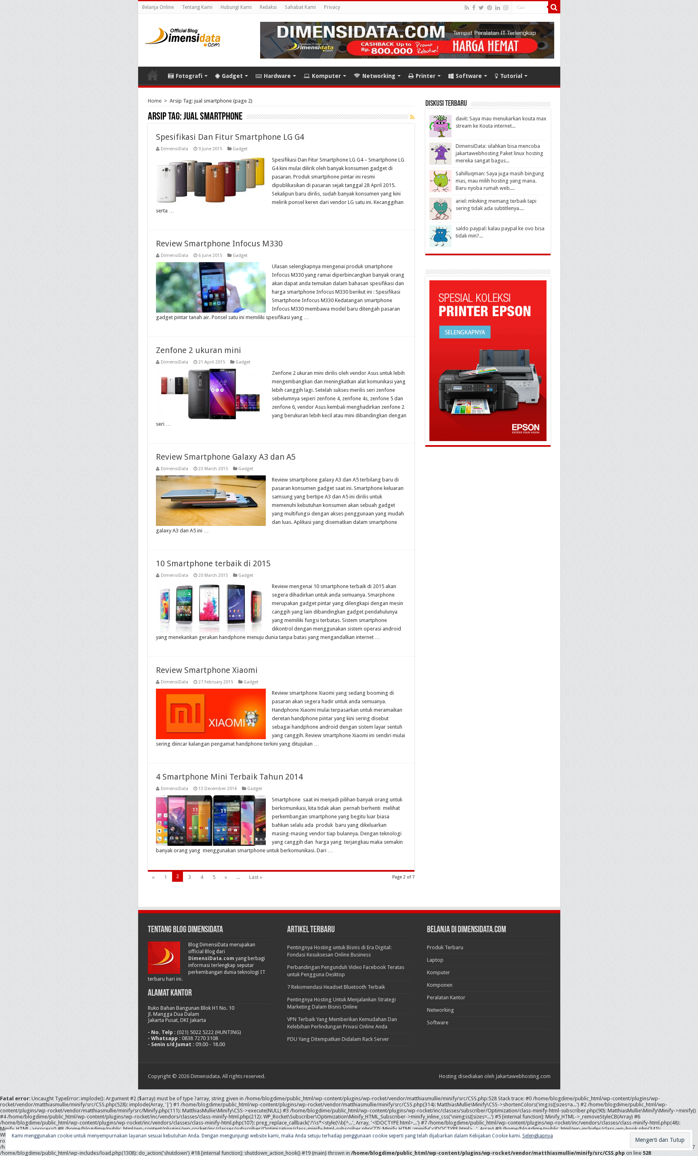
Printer (425, 76)
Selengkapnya (537, 1136)
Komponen (439, 985)
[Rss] (467, 8)
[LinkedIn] (497, 8)
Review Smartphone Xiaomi (207, 670)
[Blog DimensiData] (182, 35)
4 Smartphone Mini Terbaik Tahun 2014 (229, 777)
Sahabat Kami (300, 7)
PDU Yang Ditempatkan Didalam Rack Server (338, 1039)
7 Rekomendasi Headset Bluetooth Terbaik (336, 987)
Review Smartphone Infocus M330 (219, 243)
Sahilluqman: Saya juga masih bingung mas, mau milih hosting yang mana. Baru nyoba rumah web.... (500, 180)
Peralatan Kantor (446, 997)
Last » (255, 877)
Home (152, 75)
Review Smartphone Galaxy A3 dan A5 (226, 457)
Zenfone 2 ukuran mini (198, 350)
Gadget (232, 76)
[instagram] (505, 8)
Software (469, 76)
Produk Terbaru (445, 947)
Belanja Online (158, 7)
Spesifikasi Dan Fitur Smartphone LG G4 (230, 137)
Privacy (332, 7)
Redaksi (268, 7)
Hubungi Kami (236, 7)
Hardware (277, 76)
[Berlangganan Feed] (412, 117)
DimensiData (174, 148)
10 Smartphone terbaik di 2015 (213, 563)
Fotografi (189, 76)
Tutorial (511, 76)
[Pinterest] (489, 8)
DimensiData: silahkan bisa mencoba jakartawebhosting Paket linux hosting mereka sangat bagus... (499, 153)
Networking (378, 76)
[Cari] (554, 7)
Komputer (326, 76)
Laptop (435, 960)
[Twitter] (481, 8)
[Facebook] (473, 8)
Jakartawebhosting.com (523, 1076)
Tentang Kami (197, 7)
